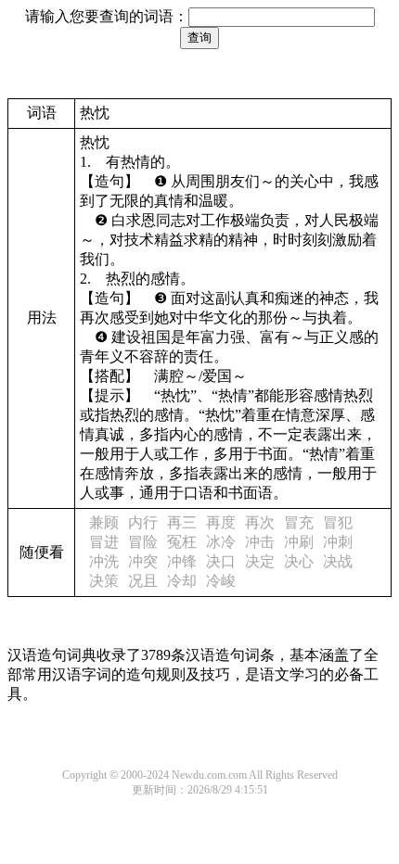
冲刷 (299, 542)
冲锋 (182, 561)
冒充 (299, 522)
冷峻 (221, 581)
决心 (299, 561)
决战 (338, 561)
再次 (260, 522)
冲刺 (338, 542)
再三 (182, 522)
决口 (221, 561)
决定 (260, 561)
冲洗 (104, 561)
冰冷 (221, 542)
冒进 (104, 542)
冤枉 (182, 542)
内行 (143, 522)
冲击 (260, 542)
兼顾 (104, 522)
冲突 (143, 561)
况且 (143, 581)
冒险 (143, 542)
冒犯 (338, 522)
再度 (221, 522)
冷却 (182, 581)
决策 (104, 581)
